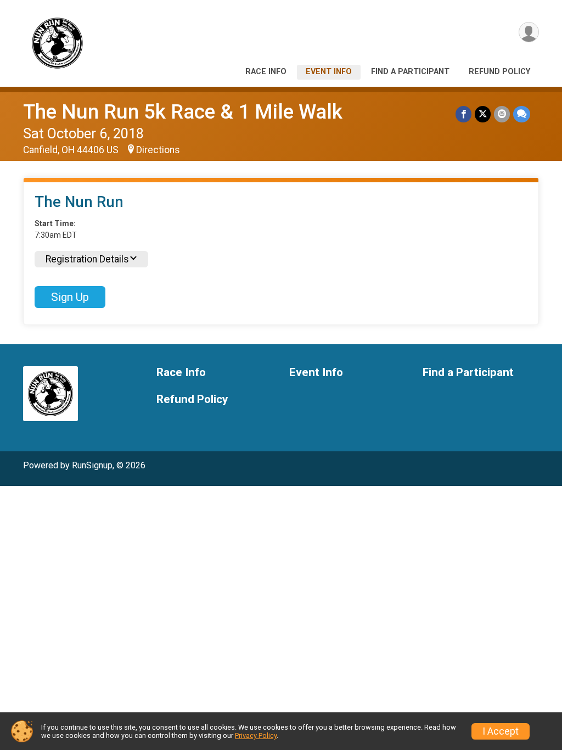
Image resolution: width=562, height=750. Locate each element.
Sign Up (70, 297)
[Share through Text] (521, 114)
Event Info (329, 71)
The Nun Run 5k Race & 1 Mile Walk (182, 112)
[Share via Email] (502, 114)
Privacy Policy (256, 735)
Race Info (265, 71)
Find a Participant (410, 71)
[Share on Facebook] (463, 114)
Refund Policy (499, 71)
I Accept (500, 731)
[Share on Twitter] (483, 114)
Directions (158, 149)
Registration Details (87, 259)
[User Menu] (529, 32)
